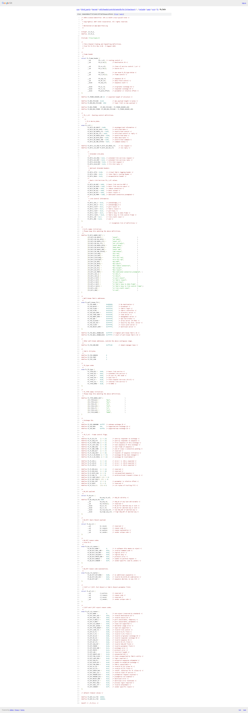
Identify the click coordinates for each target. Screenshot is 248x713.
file (116, 14)
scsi (153, 9)
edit (121, 14)
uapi (148, 9)
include (142, 9)
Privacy (17, 710)
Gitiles (12, 710)
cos (78, 9)
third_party (85, 9)
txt (240, 710)
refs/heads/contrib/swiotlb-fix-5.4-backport (117, 9)
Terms (22, 710)
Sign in (244, 3)
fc (157, 9)
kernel (94, 9)
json (244, 710)
